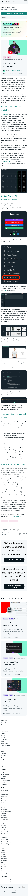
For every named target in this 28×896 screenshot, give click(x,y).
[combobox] (14, 17)
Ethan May (17, 674)
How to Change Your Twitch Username (10, 663)
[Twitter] (10, 530)
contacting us (17, 516)
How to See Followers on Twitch (11, 700)
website (22, 206)
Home (2, 7)
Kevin (16, 637)
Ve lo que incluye (7, 34)
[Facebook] (14, 530)
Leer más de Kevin (15, 70)
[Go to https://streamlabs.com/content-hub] (9, 2)
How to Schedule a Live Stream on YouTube (11, 624)
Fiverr (5, 290)
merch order (4, 521)
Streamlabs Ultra (6, 161)
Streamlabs (4, 114)
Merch (13, 7)
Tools (8, 7)
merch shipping (13, 521)
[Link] (18, 530)
